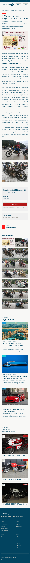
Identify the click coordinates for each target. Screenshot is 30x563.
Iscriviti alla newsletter (15, 204)
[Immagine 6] (21, 263)
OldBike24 (7, 10)
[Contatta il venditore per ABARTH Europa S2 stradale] (3, 460)
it (1, 559)
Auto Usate (3, 526)
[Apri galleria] (15, 40)
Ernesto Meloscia (5, 21)
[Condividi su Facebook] (24, 23)
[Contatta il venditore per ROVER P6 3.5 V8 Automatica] (3, 436)
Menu (25, 4)
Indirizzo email (6, 198)
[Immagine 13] (8, 304)
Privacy (27, 0)
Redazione (18, 0)
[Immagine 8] (21, 273)
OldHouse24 (18, 545)
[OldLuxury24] (8, 4)
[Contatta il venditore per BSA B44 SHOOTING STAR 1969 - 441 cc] (3, 485)
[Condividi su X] (26, 23)
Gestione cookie (8, 557)
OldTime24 (18, 543)
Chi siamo (3, 536)
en (3, 559)
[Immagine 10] (21, 283)
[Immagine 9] (8, 283)
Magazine (18, 524)
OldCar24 (17, 536)
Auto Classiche (4, 524)
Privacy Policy (15, 557)
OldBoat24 (18, 541)
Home (3, 10)
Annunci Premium (4, 528)
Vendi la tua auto (4, 530)
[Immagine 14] (21, 304)
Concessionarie (19, 526)
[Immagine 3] (8, 253)
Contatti (22, 0)
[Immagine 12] (21, 294)
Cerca (18, 4)
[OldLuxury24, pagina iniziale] (5, 514)
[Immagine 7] (8, 273)
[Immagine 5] (8, 263)
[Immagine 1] (8, 242)
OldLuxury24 (18, 549)
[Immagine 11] (8, 294)
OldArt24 (17, 547)
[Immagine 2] (21, 242)
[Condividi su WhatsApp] (27, 23)
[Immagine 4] (21, 253)
